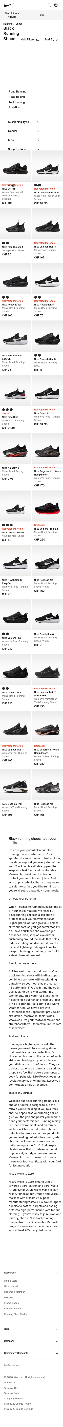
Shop (42, 15)
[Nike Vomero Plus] (15, 615)
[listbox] (51, 40)
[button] (24, 122)
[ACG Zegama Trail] (15, 784)
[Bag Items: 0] (56, 5)
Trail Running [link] (17, 102)
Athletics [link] (14, 107)
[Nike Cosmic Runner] (15, 506)
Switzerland (13, 1365)
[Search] (49, 5)
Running (7, 24)
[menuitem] (10, 1383)
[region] (31, 141)
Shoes (19, 24)
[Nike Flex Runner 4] (15, 223)
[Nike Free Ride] (15, 390)
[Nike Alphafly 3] (15, 448)
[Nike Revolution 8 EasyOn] (15, 336)
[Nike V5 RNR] (15, 166)
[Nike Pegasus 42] (15, 278)
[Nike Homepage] (9, 5)
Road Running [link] (17, 91)
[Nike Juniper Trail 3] (15, 727)
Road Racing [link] (17, 96)
